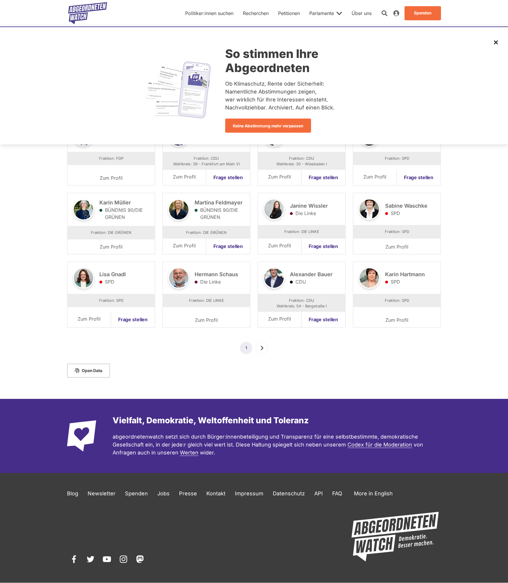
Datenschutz (289, 493)
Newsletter (102, 493)
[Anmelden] (396, 13)
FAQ (337, 493)
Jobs (163, 493)
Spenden (136, 493)
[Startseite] (87, 13)
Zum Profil (111, 178)
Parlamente (321, 13)
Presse (188, 493)
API (318, 493)
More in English (373, 493)
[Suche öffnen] (384, 13)
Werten (189, 452)
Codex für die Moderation (379, 445)
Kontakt (215, 493)
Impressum (249, 493)
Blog (72, 493)
